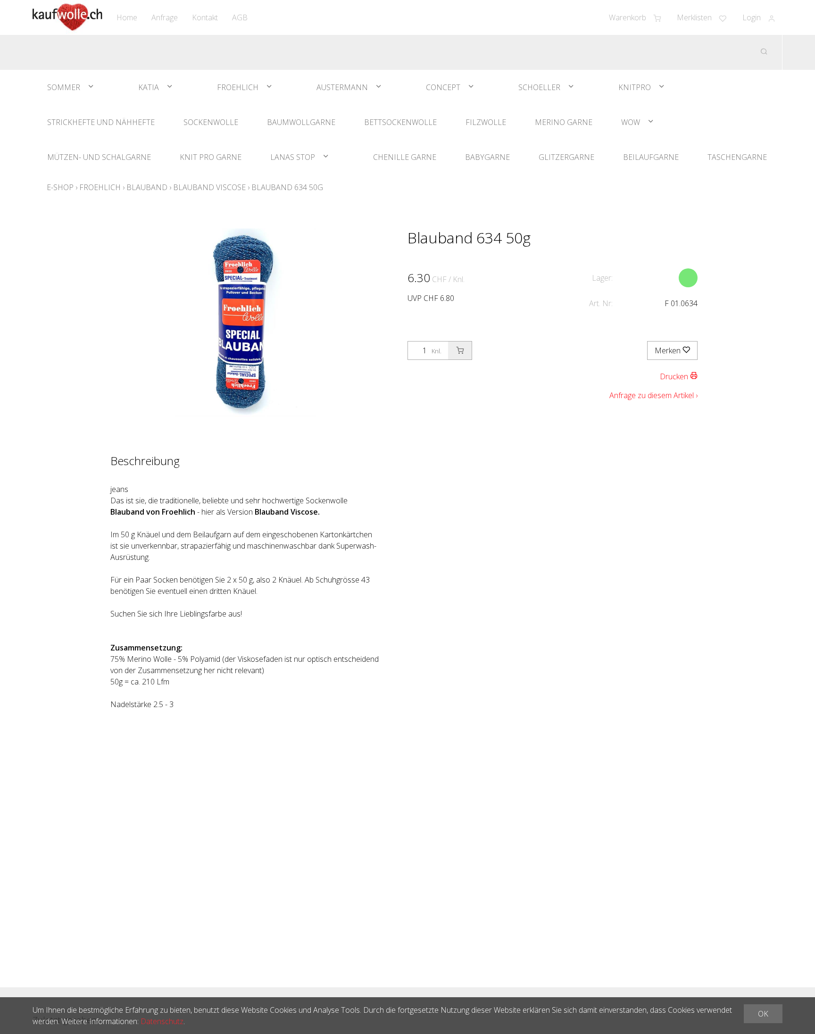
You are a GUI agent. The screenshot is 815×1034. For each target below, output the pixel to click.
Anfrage (164, 17)
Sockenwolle (210, 122)
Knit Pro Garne (210, 157)
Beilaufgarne (651, 157)
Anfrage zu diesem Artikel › (653, 395)
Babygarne (487, 157)
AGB (240, 17)
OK (763, 1014)
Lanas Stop (292, 157)
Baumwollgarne (301, 122)
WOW (630, 122)
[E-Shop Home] (67, 17)
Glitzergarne (566, 157)
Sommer (63, 87)
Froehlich (237, 87)
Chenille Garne (404, 157)
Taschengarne (737, 157)
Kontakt (205, 17)
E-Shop (60, 187)
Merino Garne (563, 122)
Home (126, 17)
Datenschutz (162, 1021)
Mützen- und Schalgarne (99, 157)
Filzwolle (486, 122)
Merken (668, 350)
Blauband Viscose (209, 187)
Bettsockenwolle (400, 122)
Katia (148, 87)
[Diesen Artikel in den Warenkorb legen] (460, 350)
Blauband (146, 187)
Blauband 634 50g (287, 187)
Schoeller (539, 87)
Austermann (342, 87)
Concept (443, 87)
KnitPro (634, 87)
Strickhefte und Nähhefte (101, 122)
